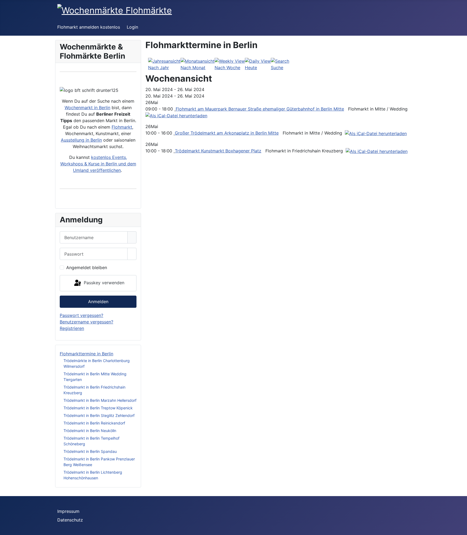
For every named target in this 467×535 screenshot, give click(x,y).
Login (132, 27)
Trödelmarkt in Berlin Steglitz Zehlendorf (99, 415)
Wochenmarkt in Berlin (87, 107)
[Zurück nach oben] (460, 528)
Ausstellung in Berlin (81, 140)
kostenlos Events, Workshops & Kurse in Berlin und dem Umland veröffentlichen (98, 164)
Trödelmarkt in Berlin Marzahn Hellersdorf (100, 400)
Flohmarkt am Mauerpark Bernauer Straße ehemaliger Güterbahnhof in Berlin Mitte (260, 109)
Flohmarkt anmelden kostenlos (88, 27)
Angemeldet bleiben (86, 267)
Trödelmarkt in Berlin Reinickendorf (94, 423)
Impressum (68, 511)
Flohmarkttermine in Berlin (86, 353)
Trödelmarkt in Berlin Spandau (90, 451)
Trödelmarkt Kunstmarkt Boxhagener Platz (218, 150)
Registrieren (72, 328)
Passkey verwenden (103, 282)
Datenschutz (70, 520)
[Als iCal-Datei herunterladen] (176, 115)
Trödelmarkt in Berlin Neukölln (90, 430)
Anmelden (98, 301)
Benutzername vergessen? (86, 322)
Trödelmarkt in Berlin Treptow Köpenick (98, 408)
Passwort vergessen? (81, 315)
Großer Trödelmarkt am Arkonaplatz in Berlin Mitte (227, 133)
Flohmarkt (122, 127)
